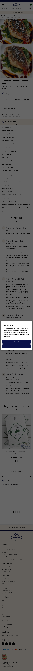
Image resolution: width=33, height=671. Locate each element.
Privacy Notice (7, 336)
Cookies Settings (7, 334)
